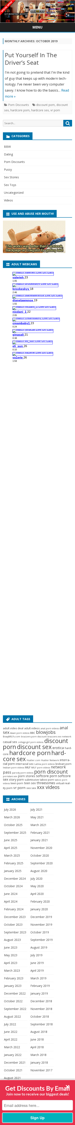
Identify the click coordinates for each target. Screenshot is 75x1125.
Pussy (8, 169)
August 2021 (12, 1078)
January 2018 (39, 1062)
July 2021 (36, 809)
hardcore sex (40, 110)
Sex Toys (10, 185)
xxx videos (48, 787)
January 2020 (39, 909)
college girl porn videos (30, 742)
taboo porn (47, 779)
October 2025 (13, 825)
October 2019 (39, 932)
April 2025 (10, 848)
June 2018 (37, 1039)
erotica (58, 747)
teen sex (30, 783)
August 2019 (38, 947)
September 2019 (41, 940)
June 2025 (10, 840)
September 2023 (15, 932)
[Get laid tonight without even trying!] (34, 252)
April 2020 (37, 894)
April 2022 (10, 1039)
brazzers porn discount (34, 736)
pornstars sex (10, 776)
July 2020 (36, 879)
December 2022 (15, 993)
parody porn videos (22, 772)
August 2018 (38, 1032)
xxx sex (31, 788)
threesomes (46, 783)
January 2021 (39, 840)
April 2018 (37, 1047)
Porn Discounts (18, 105)
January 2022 (12, 1055)
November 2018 (41, 1009)
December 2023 (15, 917)
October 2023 (13, 925)
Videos (8, 200)
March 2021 (38, 825)
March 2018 (38, 1055)
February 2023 (13, 978)
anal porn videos (50, 728)
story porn (16, 779)
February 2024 (13, 909)
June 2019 (37, 963)
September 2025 (15, 833)
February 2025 (13, 863)
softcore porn (46, 776)
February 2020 (40, 901)
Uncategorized (14, 193)
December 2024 (15, 879)
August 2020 (38, 871)
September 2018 (41, 1024)
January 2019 (39, 993)
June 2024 (10, 894)
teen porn (17, 783)
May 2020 (37, 886)
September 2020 (41, 863)
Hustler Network (50, 760)
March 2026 (12, 817)
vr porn (55, 110)
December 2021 (15, 1062)
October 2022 (13, 1001)
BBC (32, 733)
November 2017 (41, 1070)
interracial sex (25, 764)
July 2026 (10, 809)
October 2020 (39, 855)
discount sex (34, 747)
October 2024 (13, 886)
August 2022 (12, 1016)
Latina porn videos (44, 764)
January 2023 (12, 986)
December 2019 (41, 917)
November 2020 (41, 848)
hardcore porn (20, 110)
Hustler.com (33, 760)
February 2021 (40, 833)
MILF (27, 767)
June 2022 (10, 1032)
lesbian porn (63, 764)
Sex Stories (11, 177)
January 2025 (12, 871)
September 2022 (15, 1009)
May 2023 (10, 955)
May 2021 (37, 817)
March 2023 (12, 970)
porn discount (51, 771)
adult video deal (13, 728)
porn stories (26, 776)
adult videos (32, 728)
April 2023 (10, 963)
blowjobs (46, 732)
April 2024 (10, 901)
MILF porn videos (40, 767)
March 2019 (38, 978)
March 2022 (12, 1047)
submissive (32, 779)
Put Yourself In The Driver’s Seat (31, 58)
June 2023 (10, 947)
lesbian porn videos (13, 767)
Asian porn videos (19, 733)
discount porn (45, 105)
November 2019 (41, 925)
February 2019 (40, 986)
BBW (7, 147)
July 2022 (10, 1024)
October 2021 (13, 1070)
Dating (8, 154)
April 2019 (37, 970)
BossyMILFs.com (11, 736)
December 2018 (41, 1001)
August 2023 (12, 940)
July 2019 (36, 955)
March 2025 (12, 855)
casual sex (10, 742)
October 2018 (39, 1016)
